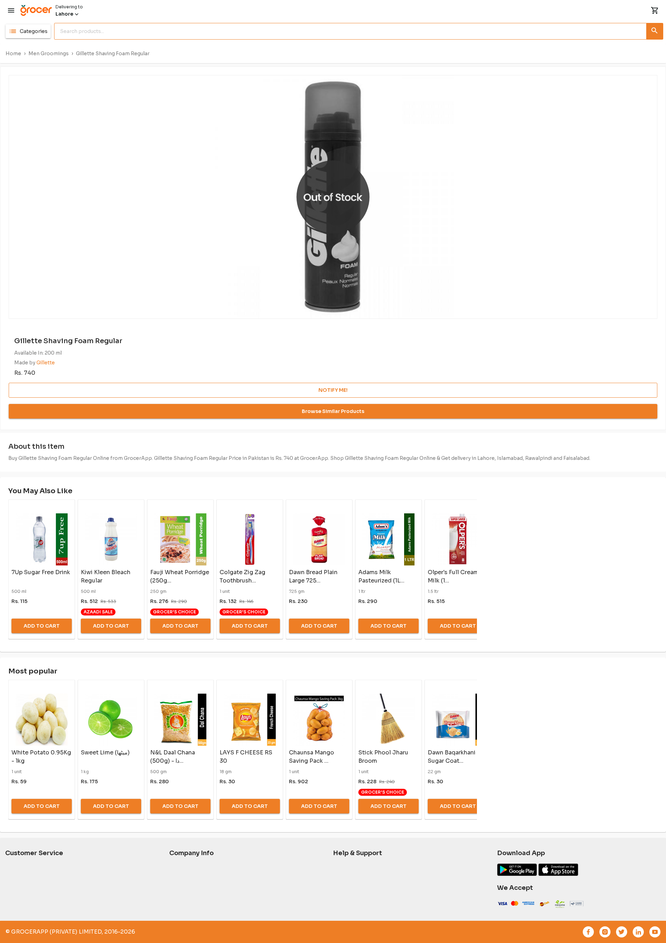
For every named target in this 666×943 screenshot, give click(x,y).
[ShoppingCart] (655, 10)
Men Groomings (48, 53)
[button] (28, 31)
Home (13, 53)
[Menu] (11, 10)
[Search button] (655, 30)
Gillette (45, 362)
